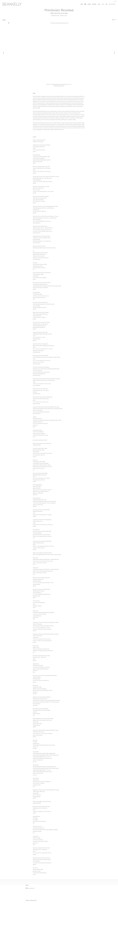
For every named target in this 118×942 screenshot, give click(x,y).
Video (103, 4)
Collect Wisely (112, 4)
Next (114, 53)
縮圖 (115, 19)
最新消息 (89, 4)
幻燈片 (112, 19)
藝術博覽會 (94, 4)
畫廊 (106, 4)
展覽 (85, 4)
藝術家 (82, 4)
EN (113, 1)
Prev (3, 53)
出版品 (99, 4)
